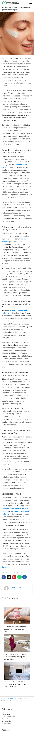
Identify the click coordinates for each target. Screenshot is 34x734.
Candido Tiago (16, 587)
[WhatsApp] (19, 577)
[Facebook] (4, 577)
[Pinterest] (14, 577)
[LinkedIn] (24, 577)
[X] (9, 577)
